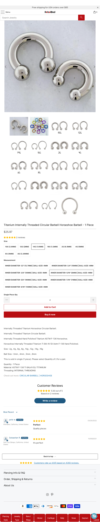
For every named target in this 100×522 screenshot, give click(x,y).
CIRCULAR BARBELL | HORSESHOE (36, 375)
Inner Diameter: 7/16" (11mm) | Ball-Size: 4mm (72, 280)
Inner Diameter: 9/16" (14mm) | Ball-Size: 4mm (26, 287)
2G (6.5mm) (66, 247)
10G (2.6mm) (10, 247)
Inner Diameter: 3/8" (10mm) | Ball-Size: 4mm (26, 273)
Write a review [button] (50, 400)
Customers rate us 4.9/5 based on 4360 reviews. (56, 463)
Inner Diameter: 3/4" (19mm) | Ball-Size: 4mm (72, 266)
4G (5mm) (79, 247)
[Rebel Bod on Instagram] (47, 494)
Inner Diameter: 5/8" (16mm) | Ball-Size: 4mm (26, 280)
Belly (62, 518)
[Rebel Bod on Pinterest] (52, 494)
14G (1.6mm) (38, 247)
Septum (85, 518)
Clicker (39, 518)
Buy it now (50, 314)
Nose (74, 518)
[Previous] (6, 66)
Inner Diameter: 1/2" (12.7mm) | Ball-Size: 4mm (26, 266)
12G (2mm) (24, 247)
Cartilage (51, 518)
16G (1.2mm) (52, 247)
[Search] (81, 17)
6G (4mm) (9, 254)
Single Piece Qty (11, 295)
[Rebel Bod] (50, 12)
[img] (39, 421)
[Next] (94, 66)
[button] (10, 237)
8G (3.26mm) (23, 254)
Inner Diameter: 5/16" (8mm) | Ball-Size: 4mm (71, 273)
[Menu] (1, 12)
